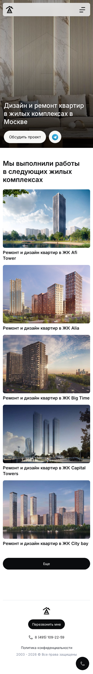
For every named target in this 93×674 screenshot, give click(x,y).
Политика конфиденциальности (46, 648)
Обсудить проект (25, 137)
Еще (46, 564)
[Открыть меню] (82, 9)
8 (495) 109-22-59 (49, 637)
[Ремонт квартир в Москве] (9, 9)
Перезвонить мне (46, 624)
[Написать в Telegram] (55, 137)
